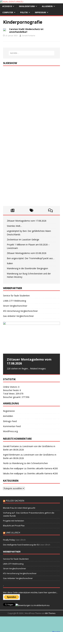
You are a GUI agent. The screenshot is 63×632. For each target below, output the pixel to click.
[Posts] (12, 210)
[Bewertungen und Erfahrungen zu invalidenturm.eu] (33, 605)
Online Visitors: (10, 386)
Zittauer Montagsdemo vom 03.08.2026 (26, 253)
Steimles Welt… (14, 225)
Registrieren (9, 411)
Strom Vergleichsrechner (15, 305)
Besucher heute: (11, 390)
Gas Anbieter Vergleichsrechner (18, 316)
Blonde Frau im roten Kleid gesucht (19, 507)
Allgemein (47, 6)
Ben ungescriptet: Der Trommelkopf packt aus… (30, 258)
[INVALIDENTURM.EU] (11, 1)
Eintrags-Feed (10, 421)
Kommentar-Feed (12, 426)
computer (7, 12)
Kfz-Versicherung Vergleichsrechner (20, 311)
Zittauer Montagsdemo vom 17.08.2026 (26, 220)
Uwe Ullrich (13, 532)
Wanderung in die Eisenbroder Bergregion (27, 268)
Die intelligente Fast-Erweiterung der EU (21, 544)
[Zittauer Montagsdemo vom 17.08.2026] (31, 338)
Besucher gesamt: (12, 397)
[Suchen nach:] (31, 53)
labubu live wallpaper (13, 468)
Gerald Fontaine (28, 35)
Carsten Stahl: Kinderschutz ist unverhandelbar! (26, 30)
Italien (10, 263)
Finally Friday (9, 539)
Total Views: (9, 393)
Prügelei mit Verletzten (13, 520)
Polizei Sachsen (15, 500)
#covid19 (7, 6)
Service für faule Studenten (16, 295)
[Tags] (31, 210)
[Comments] (50, 210)
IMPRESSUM (40, 12)
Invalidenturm (27, 6)
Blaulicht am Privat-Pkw (13, 525)
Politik (24, 12)
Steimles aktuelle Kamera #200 (42, 468)
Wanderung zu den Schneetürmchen (30, 463)
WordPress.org (10, 431)
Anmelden (8, 416)
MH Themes (50, 613)
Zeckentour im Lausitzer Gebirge (23, 239)
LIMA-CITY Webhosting (14, 300)
